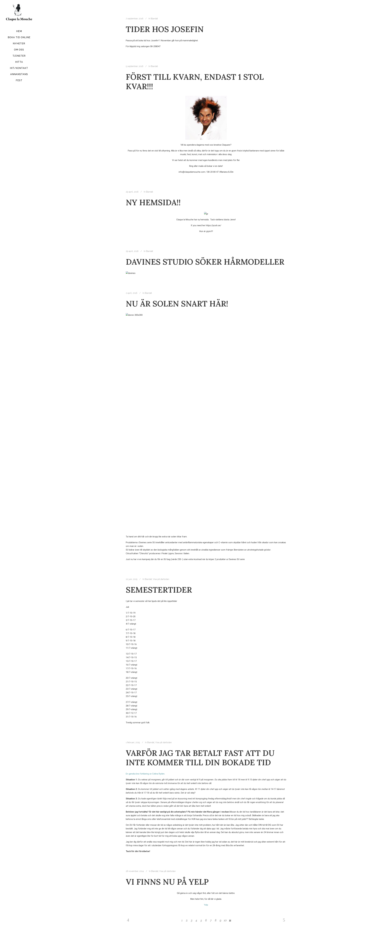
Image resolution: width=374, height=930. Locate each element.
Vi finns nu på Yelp (167, 882)
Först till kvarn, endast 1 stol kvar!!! (195, 81)
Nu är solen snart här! (177, 304)
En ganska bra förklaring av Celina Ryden (145, 773)
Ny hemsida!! (153, 202)
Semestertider (159, 590)
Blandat (154, 18)
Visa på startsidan (161, 579)
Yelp (206, 905)
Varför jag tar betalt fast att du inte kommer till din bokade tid (200, 758)
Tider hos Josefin (165, 29)
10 (225, 920)
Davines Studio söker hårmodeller (205, 262)
